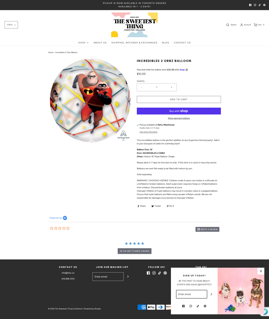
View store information (148, 132)
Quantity (141, 81)
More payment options (179, 118)
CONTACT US (182, 42)
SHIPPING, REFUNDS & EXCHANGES (134, 42)
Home (50, 52)
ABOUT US (100, 42)
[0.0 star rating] (67, 228)
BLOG (165, 42)
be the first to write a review (134, 251)
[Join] (128, 276)
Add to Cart (179, 99)
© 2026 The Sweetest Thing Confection (65, 309)
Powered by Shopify (92, 309)
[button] (11, 24)
